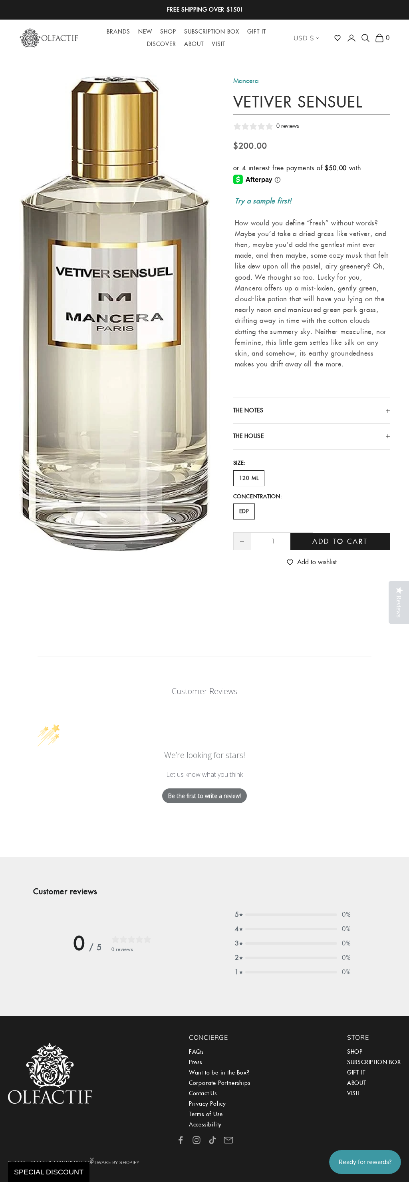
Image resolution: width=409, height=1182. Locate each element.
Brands (118, 31)
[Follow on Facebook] (180, 1140)
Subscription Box (211, 31)
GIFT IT (356, 1072)
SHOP (355, 1051)
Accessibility (205, 1124)
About (194, 44)
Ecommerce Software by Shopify (96, 1162)
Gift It (256, 31)
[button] (337, 38)
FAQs (196, 1051)
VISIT (353, 1093)
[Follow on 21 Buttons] (228, 1140)
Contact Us (203, 1093)
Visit (218, 44)
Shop (168, 31)
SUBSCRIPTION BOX (374, 1062)
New (145, 31)
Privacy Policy (207, 1103)
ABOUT (356, 1082)
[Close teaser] (92, 1160)
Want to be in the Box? (219, 1072)
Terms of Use (206, 1114)
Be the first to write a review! (204, 796)
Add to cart (340, 541)
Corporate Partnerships (219, 1082)
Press (195, 1062)
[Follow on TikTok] (212, 1140)
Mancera (245, 80)
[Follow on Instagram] (196, 1140)
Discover (161, 44)
